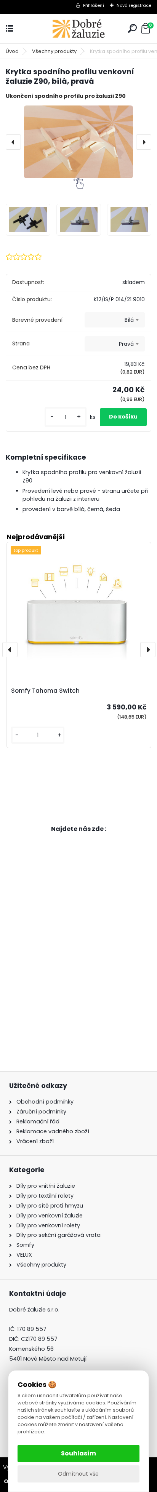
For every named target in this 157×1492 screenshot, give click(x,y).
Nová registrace (134, 5)
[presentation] (13, 142)
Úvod (12, 51)
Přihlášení (93, 5)
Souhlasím (78, 1453)
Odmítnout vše (78, 1474)
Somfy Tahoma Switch (45, 691)
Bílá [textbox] (129, 320)
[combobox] (115, 319)
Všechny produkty (54, 51)
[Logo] (78, 28)
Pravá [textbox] (126, 344)
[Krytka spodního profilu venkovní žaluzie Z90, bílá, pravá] (78, 141)
